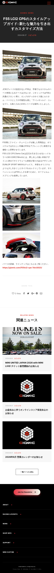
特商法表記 (26, 569)
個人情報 (33, 569)
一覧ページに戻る (27, 472)
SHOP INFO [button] (7, 533)
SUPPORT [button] (7, 543)
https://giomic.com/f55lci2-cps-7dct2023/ (22, 267)
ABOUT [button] (6, 505)
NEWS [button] (5, 524)
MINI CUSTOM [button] (8, 552)
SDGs (39, 569)
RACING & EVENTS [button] (10, 514)
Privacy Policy (16, 569)
